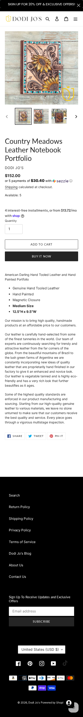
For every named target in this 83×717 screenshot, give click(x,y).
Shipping (11, 187)
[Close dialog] (78, 5)
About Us (16, 565)
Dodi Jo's (34, 702)
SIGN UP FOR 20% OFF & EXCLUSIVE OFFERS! (41, 4)
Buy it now (41, 256)
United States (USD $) (40, 649)
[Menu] (75, 18)
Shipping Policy (21, 518)
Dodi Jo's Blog (20, 553)
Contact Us (17, 577)
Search (14, 495)
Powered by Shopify (53, 702)
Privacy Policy (20, 530)
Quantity (11, 220)
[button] (38, 181)
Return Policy (19, 507)
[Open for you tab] (69, 703)
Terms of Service (22, 542)
